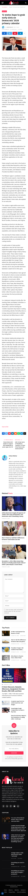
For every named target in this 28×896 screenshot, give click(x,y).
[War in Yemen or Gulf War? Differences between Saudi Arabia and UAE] (14, 528)
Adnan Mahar (10, 27)
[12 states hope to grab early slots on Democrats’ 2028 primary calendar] (14, 43)
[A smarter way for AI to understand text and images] (6, 703)
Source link (5, 427)
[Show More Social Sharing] (24, 33)
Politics (4, 11)
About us (11, 890)
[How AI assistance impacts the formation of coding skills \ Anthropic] (6, 717)
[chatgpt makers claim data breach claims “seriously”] (6, 854)
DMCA (5, 892)
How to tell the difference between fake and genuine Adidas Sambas (18, 641)
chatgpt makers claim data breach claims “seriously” (17, 854)
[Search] (25, 3)
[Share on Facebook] (4, 33)
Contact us (23, 890)
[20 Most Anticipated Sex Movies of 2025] (6, 633)
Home (10, 7)
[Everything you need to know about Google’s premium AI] (6, 872)
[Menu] (3, 3)
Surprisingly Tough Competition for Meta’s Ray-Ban (17, 710)
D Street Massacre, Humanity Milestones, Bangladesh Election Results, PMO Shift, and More (13, 689)
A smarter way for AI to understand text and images (17, 703)
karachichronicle (14, 886)
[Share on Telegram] (20, 33)
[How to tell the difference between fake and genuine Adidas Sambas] (6, 641)
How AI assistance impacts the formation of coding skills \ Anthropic (18, 717)
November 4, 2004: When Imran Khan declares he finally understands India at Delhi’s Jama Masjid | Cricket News (13, 562)
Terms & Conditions (21, 892)
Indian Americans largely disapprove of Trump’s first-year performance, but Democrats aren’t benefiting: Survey (13, 514)
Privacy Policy (15, 758)
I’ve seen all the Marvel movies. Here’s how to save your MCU (17, 819)
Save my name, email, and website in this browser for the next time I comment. (13, 611)
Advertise (17, 890)
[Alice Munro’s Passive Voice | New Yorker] (6, 657)
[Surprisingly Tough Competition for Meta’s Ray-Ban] (6, 710)
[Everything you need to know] (6, 864)
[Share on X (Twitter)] (9, 33)
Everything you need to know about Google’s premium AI (17, 872)
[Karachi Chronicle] (14, 2)
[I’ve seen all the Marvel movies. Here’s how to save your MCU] (6, 819)
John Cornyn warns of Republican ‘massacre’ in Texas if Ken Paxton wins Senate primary (20, 445)
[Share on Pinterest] (15, 33)
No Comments (6, 29)
